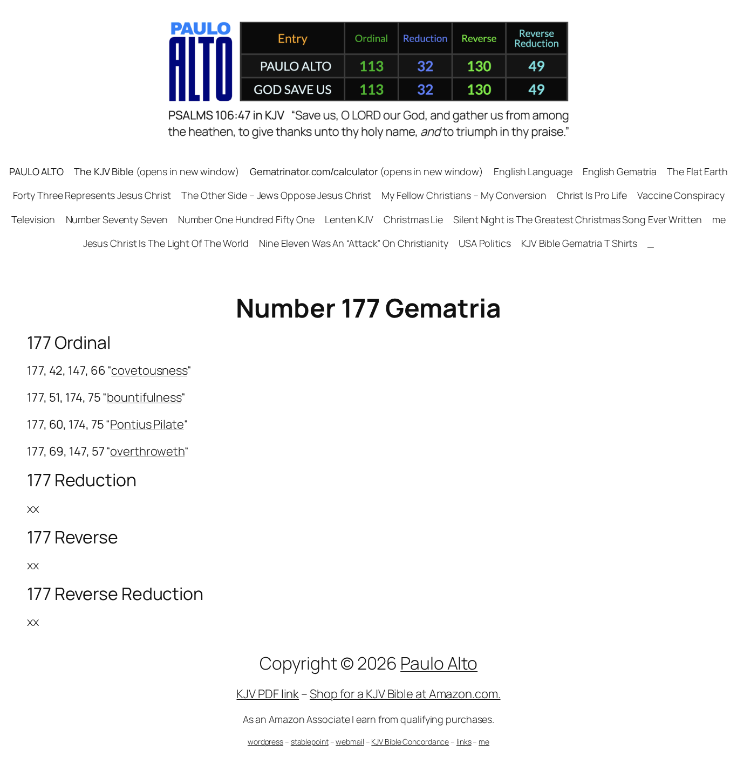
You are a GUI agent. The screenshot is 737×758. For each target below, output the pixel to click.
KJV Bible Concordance (410, 741)
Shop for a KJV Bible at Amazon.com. (405, 694)
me (484, 741)
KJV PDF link (267, 694)
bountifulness (144, 397)
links (464, 741)
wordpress (265, 741)
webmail (350, 741)
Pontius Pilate (147, 424)
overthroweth (147, 451)
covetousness (149, 370)
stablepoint (310, 741)
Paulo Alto (438, 663)
